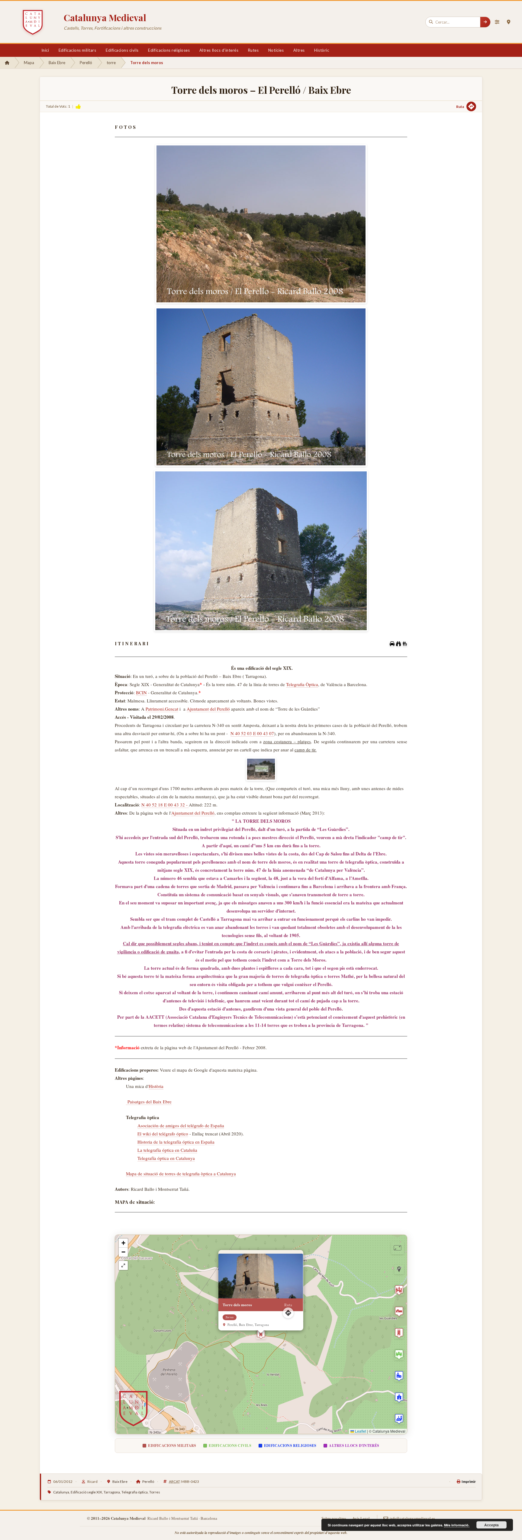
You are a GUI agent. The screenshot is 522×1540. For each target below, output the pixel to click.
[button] (261, 1334)
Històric (321, 50)
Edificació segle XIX (86, 1492)
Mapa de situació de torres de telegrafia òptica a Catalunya (181, 1173)
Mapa (29, 62)
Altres (299, 50)
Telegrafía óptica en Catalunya (166, 1158)
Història (156, 1086)
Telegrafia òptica (134, 1492)
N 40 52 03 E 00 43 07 (252, 733)
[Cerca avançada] (497, 22)
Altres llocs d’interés (218, 50)
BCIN (141, 692)
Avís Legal (361, 1518)
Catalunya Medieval (105, 17)
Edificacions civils (122, 50)
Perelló (86, 62)
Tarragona (112, 1492)
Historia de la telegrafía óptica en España (175, 1142)
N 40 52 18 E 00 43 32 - (165, 805)
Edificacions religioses (169, 50)
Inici (45, 50)
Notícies (276, 50)
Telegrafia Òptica (302, 684)
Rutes (253, 50)
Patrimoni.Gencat (162, 709)
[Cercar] (485, 22)
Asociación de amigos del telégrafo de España (180, 1125)
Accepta (491, 1525)
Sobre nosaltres (333, 1518)
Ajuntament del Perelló (208, 709)
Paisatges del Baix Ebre (149, 1102)
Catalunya (61, 1492)
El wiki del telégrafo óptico (162, 1134)
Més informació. (456, 1525)
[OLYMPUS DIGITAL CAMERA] (261, 769)
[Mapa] (508, 22)
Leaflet (360, 1431)
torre (111, 62)
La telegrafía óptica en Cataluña (167, 1150)
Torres (154, 1492)
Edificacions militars (77, 50)
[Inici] (7, 62)
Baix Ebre (57, 62)
